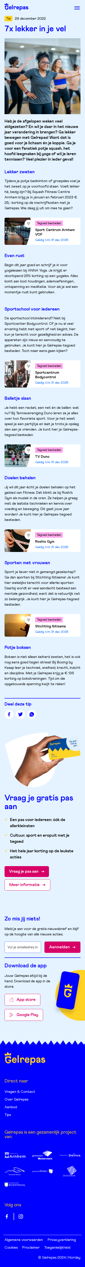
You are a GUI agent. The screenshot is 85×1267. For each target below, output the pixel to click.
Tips (8, 1115)
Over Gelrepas (16, 1099)
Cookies (11, 1247)
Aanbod (11, 1107)
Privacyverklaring (62, 1240)
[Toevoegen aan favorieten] (28, 224)
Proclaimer (31, 1247)
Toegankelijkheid (57, 1247)
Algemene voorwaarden (24, 1240)
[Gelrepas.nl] (25, 1058)
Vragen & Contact (20, 1092)
